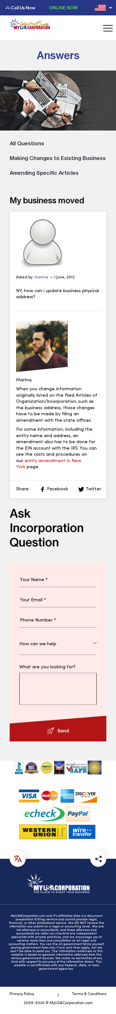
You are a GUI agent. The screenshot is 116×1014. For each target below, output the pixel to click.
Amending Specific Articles (44, 173)
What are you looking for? (47, 667)
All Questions (27, 143)
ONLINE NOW (63, 7)
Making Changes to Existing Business (58, 158)
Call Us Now (23, 7)
